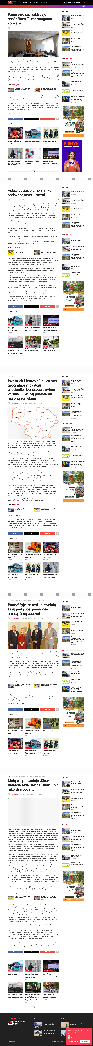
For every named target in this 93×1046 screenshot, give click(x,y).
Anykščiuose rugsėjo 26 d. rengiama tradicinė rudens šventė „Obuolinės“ (14, 141)
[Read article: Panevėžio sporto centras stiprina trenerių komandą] (66, 33)
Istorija (46, 727)
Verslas (37, 618)
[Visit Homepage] (14, 2)
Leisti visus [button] (85, 1041)
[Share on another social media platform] (57, 119)
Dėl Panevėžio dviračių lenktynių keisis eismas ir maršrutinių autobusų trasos (32, 350)
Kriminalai (36, 2)
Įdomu (41, 2)
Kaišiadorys (32, 6)
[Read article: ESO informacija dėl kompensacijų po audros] (66, 91)
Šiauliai (60, 6)
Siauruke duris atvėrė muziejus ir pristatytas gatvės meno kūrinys (78, 40)
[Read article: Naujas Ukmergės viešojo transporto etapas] (66, 84)
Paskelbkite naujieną (55, 1041)
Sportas (31, 2)
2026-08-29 (17, 91)
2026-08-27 (10, 166)
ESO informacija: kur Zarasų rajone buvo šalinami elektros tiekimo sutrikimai (50, 350)
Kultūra (45, 2)
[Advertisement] (46, 181)
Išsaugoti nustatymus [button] (74, 1041)
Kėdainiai (27, 6)
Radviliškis (51, 6)
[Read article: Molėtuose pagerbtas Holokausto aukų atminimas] (51, 723)
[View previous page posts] (32, 171)
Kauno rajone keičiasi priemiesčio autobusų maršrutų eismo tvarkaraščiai (33, 141)
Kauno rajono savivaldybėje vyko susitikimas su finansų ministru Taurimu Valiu (77, 24)
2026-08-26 (10, 355)
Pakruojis (46, 6)
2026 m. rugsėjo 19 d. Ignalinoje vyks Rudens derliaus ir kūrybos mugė (33, 556)
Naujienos (25, 2)
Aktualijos (29, 137)
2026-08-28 (10, 332)
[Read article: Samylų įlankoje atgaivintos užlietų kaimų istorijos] (66, 18)
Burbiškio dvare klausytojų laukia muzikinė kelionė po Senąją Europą (49, 141)
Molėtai (41, 6)
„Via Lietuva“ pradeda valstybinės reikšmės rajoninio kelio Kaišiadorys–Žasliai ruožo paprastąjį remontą (77, 49)
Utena (69, 6)
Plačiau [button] (70, 1033)
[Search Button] (84, 2)
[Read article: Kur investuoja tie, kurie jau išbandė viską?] (65, 1025)
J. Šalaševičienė (14, 28)
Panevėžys (10, 6)
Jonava (22, 6)
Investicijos (29, 991)
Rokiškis (56, 6)
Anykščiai (15, 6)
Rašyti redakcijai (64, 1041)
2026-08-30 (74, 67)
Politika (31, 199)
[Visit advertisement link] (73, 121)
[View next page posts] (34, 171)
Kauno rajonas (47, 157)
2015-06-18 (22, 28)
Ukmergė (65, 6)
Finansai (11, 157)
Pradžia (9, 10)
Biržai (19, 6)
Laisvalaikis (11, 551)
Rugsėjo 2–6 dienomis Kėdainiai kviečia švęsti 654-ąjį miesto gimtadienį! (33, 161)
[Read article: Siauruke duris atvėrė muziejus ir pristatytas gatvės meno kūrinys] (11, 90)
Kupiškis (37, 6)
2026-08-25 (72, 1026)
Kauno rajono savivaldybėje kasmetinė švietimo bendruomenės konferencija (50, 161)
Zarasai (72, 6)
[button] (69, 1036)
